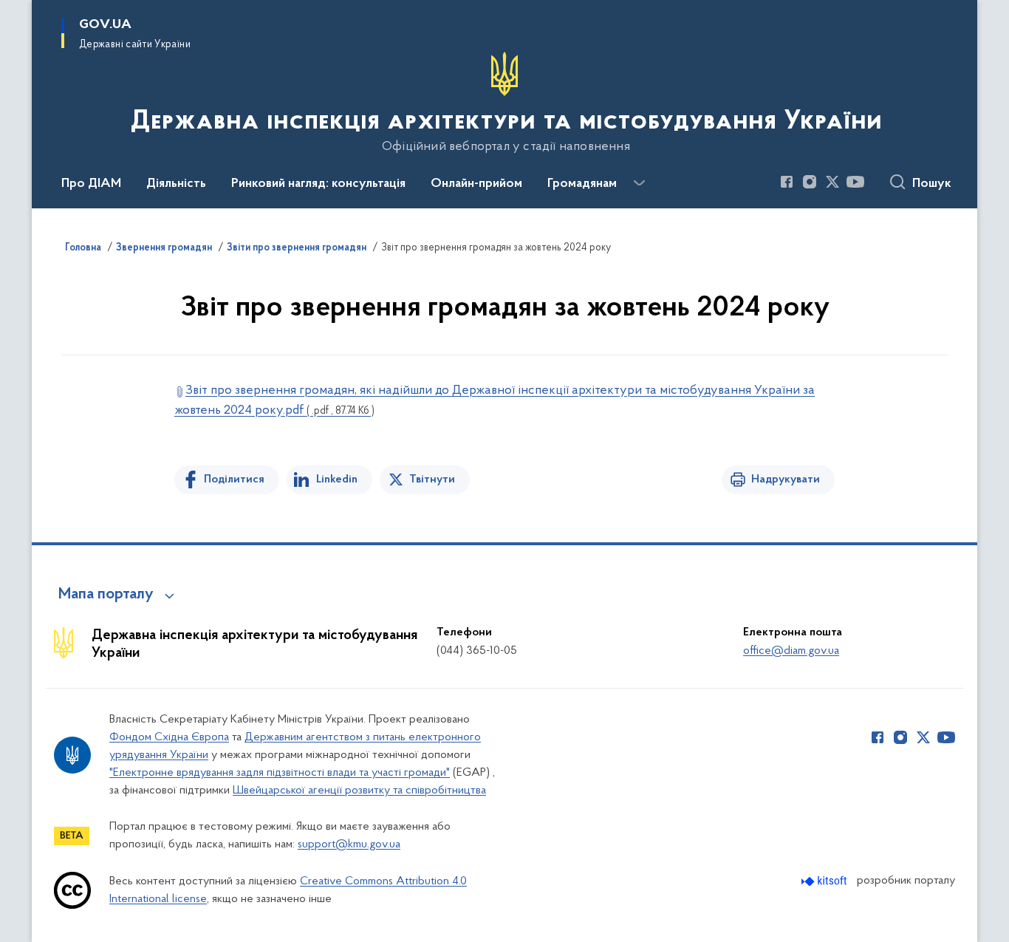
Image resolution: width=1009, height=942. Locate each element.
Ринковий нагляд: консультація (318, 184)
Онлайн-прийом (476, 184)
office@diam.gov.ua (791, 651)
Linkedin (337, 479)
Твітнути (432, 479)
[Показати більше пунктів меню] (639, 183)
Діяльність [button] (176, 184)
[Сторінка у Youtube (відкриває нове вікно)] (855, 182)
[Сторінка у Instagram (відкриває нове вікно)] (809, 182)
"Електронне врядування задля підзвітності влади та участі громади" (279, 773)
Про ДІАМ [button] (91, 184)
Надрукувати (785, 479)
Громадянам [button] (582, 184)
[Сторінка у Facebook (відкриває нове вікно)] (787, 182)
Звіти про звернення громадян (296, 248)
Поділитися (234, 479)
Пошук (931, 184)
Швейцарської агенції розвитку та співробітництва (359, 790)
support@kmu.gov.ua (349, 844)
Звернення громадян (164, 248)
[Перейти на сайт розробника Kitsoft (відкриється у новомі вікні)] (825, 881)
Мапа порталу (106, 595)
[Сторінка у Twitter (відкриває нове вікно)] (832, 182)
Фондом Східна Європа (169, 737)
